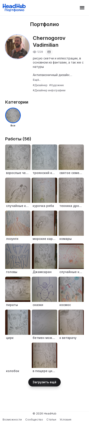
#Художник (56, 85)
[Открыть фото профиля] (17, 47)
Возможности (12, 419)
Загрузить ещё (44, 382)
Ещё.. (37, 79)
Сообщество (34, 419)
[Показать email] (49, 51)
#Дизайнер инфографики (49, 90)
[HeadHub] (14, 7)
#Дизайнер (40, 85)
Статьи (51, 419)
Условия (65, 419)
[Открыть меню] (82, 8)
